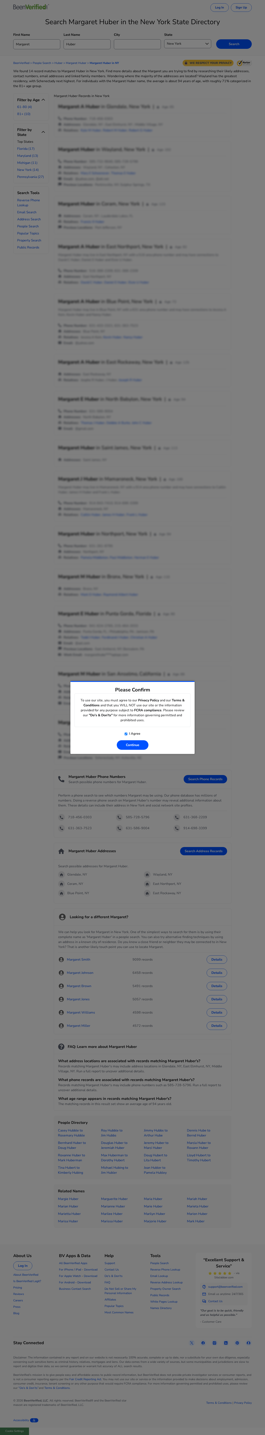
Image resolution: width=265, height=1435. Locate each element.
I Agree (134, 733)
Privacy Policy (148, 700)
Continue (132, 745)
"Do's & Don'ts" (101, 715)
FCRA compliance (147, 710)
